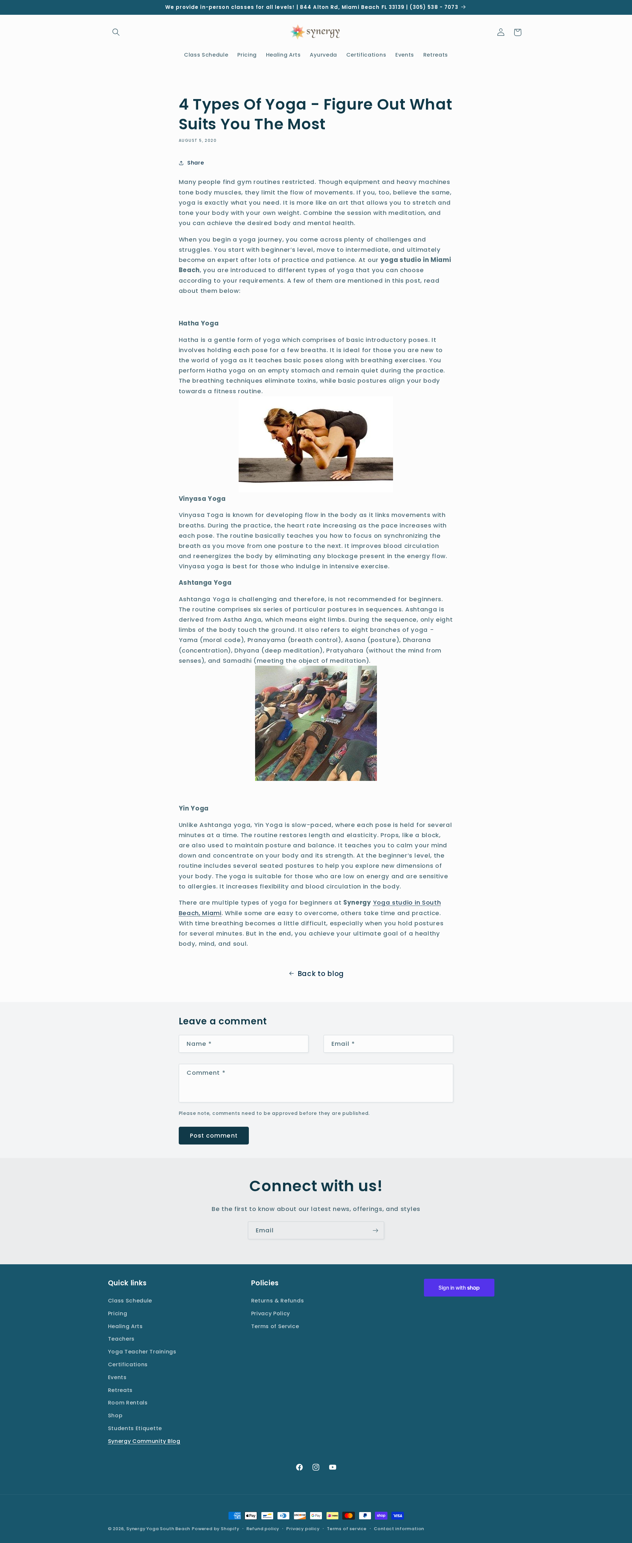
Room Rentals (128, 1402)
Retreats (120, 1390)
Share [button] (195, 163)
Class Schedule (130, 1300)
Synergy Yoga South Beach (158, 1528)
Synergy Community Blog (144, 1441)
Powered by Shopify (215, 1528)
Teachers (121, 1339)
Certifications (128, 1364)
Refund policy (263, 1528)
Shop (115, 1415)
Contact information (399, 1528)
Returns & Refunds (277, 1300)
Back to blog (321, 973)
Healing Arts (125, 1326)
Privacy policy (302, 1528)
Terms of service (347, 1528)
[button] (116, 32)
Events (117, 1377)
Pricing (117, 1313)
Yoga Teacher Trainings (142, 1351)
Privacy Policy (270, 1313)
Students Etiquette (135, 1428)
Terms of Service (275, 1326)
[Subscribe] (375, 1230)
